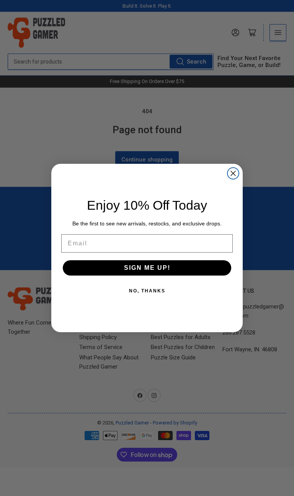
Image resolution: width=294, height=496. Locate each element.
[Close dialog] (233, 173)
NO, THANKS (147, 291)
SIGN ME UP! (147, 267)
